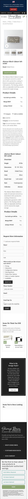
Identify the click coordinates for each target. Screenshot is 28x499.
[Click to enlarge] (7, 46)
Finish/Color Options (11, 274)
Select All (8, 282)
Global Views (10, 67)
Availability (8, 278)
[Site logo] (14, 16)
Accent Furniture (8, 23)
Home (4, 21)
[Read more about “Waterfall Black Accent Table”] (16, 342)
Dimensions (8, 268)
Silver (15, 125)
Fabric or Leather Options (12, 276)
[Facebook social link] (22, 13)
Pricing (7, 266)
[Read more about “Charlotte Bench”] (5, 342)
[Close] (25, 461)
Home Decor (17, 21)
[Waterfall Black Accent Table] (19, 339)
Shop (9, 21)
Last (5, 257)
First (5, 251)
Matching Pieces (9, 272)
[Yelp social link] (24, 13)
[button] (5, 39)
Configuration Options (11, 270)
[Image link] (11, 429)
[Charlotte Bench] (8, 339)
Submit (7, 308)
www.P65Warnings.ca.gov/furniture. (11, 145)
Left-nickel (10, 125)
